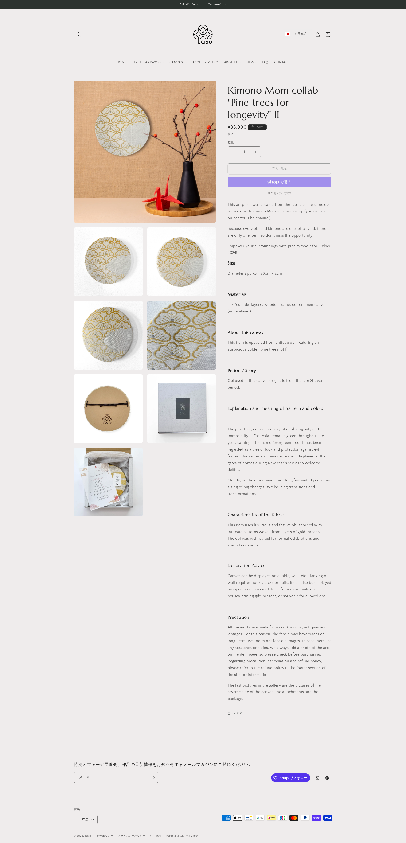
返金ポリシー (105, 836)
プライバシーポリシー (131, 836)
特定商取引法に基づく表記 (182, 836)
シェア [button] (237, 713)
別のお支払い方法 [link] (279, 193)
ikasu (88, 836)
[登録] (153, 777)
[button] (79, 34)
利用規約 (155, 836)
